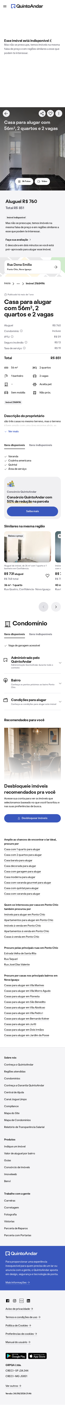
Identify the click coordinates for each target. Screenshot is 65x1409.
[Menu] (4, 6)
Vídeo (44, 181)
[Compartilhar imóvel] (42, 113)
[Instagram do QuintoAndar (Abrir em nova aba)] (14, 1301)
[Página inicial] (27, 6)
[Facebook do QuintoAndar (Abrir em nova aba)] (8, 1301)
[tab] (14, 445)
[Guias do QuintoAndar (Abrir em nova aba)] (21, 1301)
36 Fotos (26, 181)
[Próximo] (56, 607)
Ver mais (13, 431)
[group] (27, 562)
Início (7, 283)
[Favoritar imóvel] (50, 113)
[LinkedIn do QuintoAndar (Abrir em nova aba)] (28, 1301)
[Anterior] (43, 607)
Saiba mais (32, 511)
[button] (32, 662)
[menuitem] (10, 284)
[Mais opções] (58, 113)
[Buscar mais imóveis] (6, 113)
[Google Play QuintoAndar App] (16, 1356)
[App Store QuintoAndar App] (37, 1356)
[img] (27, 546)
